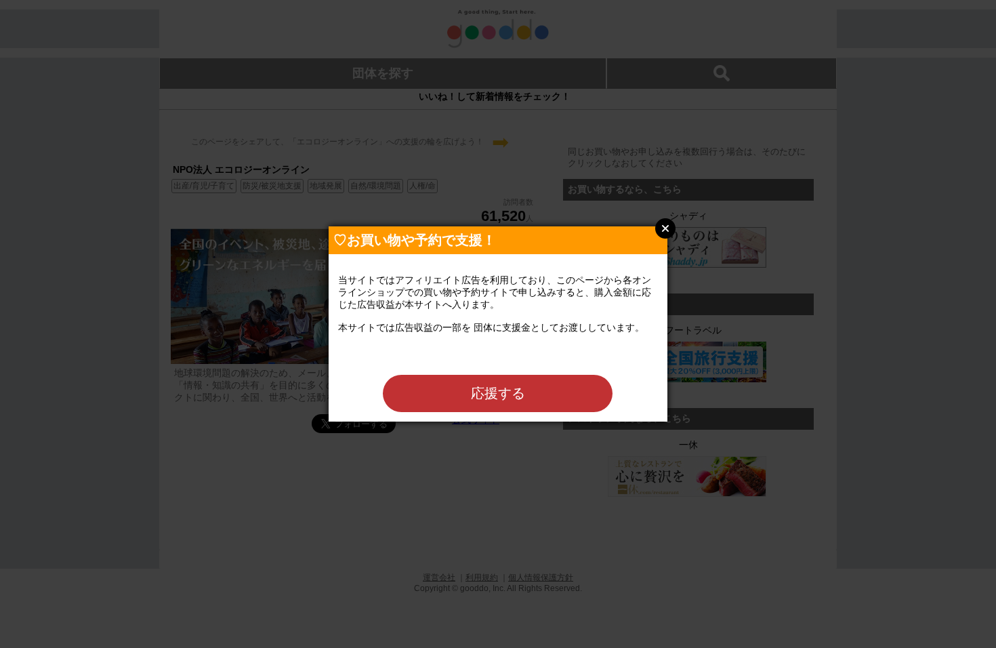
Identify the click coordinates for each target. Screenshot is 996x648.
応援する (498, 393)
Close (665, 228)
